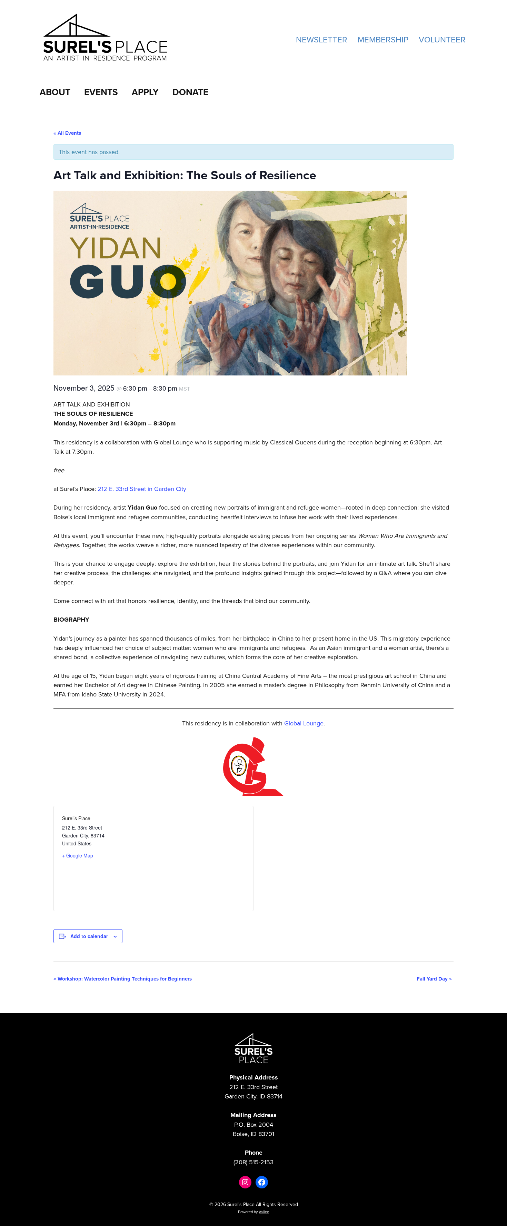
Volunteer (442, 39)
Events (101, 92)
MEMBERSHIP (383, 39)
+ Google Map (77, 855)
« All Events (67, 133)
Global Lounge (304, 723)
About (55, 92)
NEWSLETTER (321, 39)
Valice (264, 1212)
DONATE (190, 92)
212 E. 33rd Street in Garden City (142, 488)
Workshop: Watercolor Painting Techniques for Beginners (122, 979)
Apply (145, 92)
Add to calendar (89, 936)
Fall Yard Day (434, 979)
